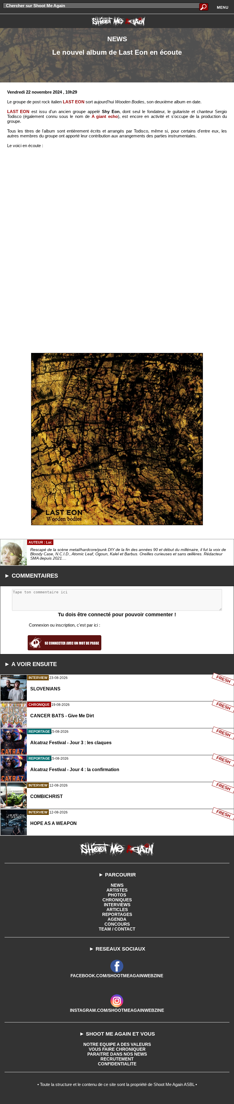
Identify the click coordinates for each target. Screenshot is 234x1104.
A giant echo (105, 116)
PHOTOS (117, 894)
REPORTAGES (117, 914)
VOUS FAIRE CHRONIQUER (117, 1049)
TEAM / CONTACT (117, 929)
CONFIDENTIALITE (117, 1063)
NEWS (117, 885)
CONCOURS (117, 924)
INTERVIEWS (117, 904)
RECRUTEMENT (117, 1058)
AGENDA (117, 919)
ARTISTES (117, 890)
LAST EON (73, 101)
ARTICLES (117, 909)
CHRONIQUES (117, 899)
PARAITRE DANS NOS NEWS (117, 1054)
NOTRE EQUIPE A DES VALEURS (117, 1044)
